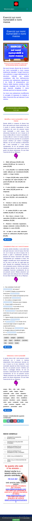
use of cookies (26, 517)
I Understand (16, 519)
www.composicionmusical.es (16, 500)
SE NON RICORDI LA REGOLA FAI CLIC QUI (16, 109)
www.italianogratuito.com (16, 489)
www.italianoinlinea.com (16, 495)
